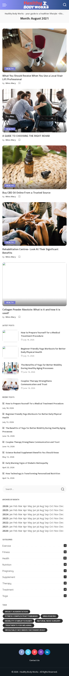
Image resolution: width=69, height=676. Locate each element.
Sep (47, 522)
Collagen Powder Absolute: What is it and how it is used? (31, 311)
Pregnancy (8, 571)
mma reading (49, 616)
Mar (20, 506)
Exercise (6, 545)
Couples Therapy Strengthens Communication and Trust (36, 382)
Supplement (8, 577)
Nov (56, 514)
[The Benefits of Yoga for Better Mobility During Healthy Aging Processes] (10, 368)
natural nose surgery (48, 621)
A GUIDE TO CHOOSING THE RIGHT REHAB (26, 136)
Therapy (6, 583)
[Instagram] (41, 652)
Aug (42, 510)
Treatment (7, 589)
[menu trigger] (5, 5)
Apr (25, 506)
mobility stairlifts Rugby (18, 621)
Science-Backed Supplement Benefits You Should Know (32, 452)
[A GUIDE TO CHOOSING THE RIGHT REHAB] (34, 110)
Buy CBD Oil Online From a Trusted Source (26, 192)
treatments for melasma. (18, 625)
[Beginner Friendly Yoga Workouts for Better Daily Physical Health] (10, 352)
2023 (5, 518)
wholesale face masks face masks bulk (25, 630)
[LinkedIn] (47, 652)
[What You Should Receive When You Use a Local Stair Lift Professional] (34, 50)
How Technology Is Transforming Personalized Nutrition (33, 473)
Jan (11, 506)
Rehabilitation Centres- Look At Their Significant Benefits (30, 251)
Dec (61, 522)
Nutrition (6, 564)
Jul (38, 506)
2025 (5, 510)
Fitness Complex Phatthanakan (21, 616)
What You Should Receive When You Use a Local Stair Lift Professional (32, 77)
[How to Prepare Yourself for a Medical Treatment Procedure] (10, 336)
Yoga (5, 596)
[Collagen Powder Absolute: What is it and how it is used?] (34, 284)
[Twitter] (28, 652)
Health (9, 69)
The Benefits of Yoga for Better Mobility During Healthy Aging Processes (41, 366)
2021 (5, 526)
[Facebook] (22, 652)
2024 (5, 514)
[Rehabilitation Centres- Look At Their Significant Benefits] (34, 224)
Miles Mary (11, 83)
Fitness (6, 552)
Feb (15, 506)
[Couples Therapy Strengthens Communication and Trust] (10, 384)
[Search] (65, 5)
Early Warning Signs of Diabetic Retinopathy (27, 463)
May (30, 506)
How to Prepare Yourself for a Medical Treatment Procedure (40, 334)
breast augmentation (16, 611)
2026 (5, 506)
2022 (5, 522)
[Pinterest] (34, 652)
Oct (51, 514)
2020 (5, 530)
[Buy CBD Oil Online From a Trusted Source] (34, 167)
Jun (34, 506)
